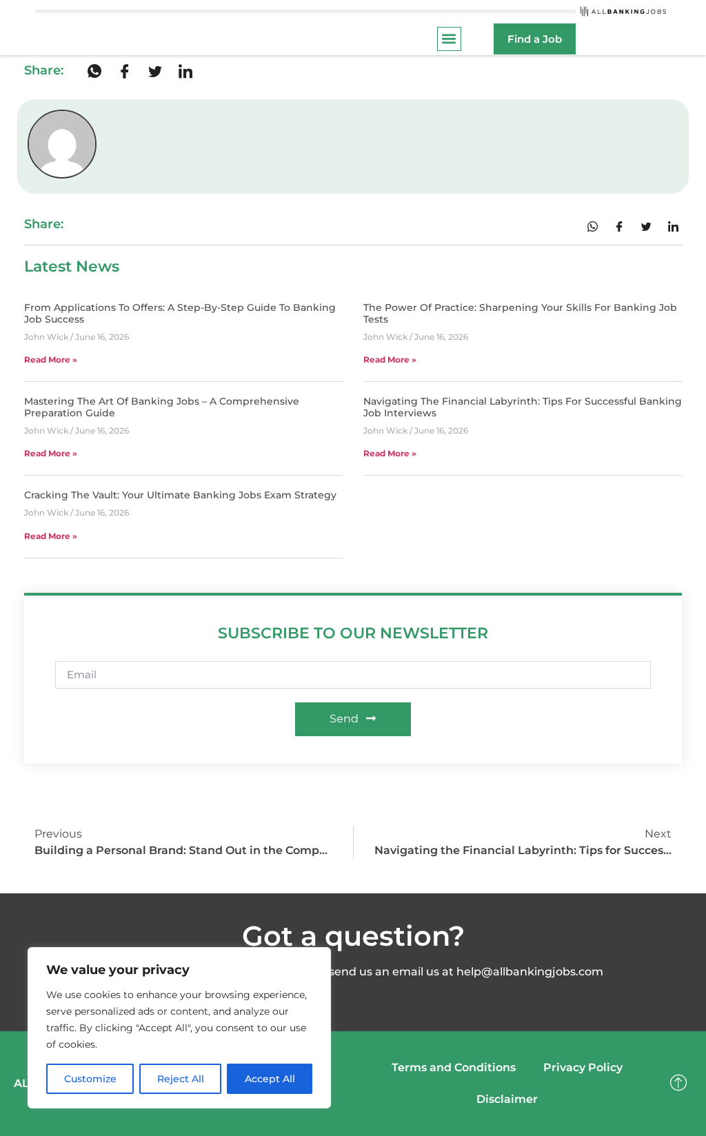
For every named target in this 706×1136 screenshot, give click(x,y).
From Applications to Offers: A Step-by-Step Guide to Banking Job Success (180, 313)
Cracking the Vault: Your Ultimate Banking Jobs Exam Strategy (180, 495)
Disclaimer (507, 1099)
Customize (90, 1079)
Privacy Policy (583, 1067)
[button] (449, 39)
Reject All (180, 1079)
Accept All (270, 1079)
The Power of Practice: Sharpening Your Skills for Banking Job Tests (520, 313)
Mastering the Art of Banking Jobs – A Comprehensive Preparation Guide (161, 407)
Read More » (50, 359)
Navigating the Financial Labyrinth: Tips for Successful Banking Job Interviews (522, 407)
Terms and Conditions (454, 1067)
